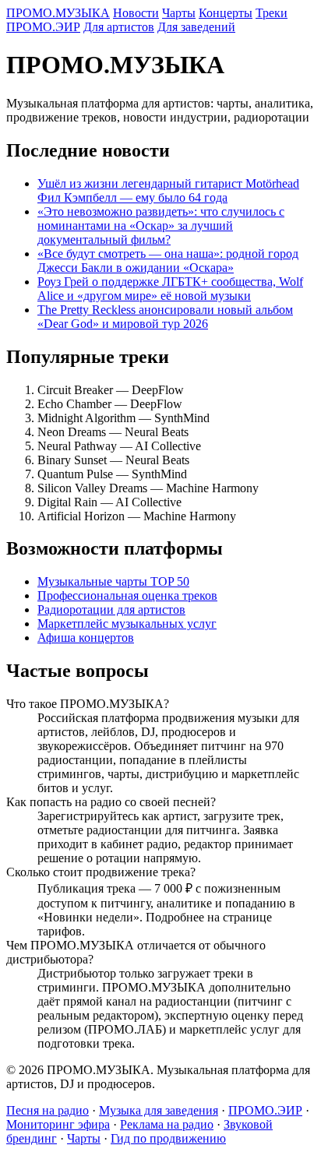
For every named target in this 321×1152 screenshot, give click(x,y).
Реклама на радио (166, 1124)
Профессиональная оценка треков (127, 595)
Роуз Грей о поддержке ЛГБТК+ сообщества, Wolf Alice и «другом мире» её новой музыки (170, 288)
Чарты (179, 12)
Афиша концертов (85, 637)
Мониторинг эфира (58, 1124)
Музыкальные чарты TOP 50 (113, 581)
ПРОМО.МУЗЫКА (58, 12)
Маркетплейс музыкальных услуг (127, 623)
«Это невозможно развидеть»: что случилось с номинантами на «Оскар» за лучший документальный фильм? (160, 225)
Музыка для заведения (158, 1110)
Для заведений (196, 26)
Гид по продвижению (168, 1138)
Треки (271, 12)
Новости (136, 12)
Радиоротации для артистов (111, 609)
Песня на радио (47, 1110)
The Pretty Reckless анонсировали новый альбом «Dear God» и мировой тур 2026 (165, 316)
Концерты (225, 12)
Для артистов (118, 26)
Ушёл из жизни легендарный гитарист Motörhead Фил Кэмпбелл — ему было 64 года (168, 190)
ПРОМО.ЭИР (43, 26)
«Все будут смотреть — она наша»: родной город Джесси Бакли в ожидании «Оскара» (167, 260)
